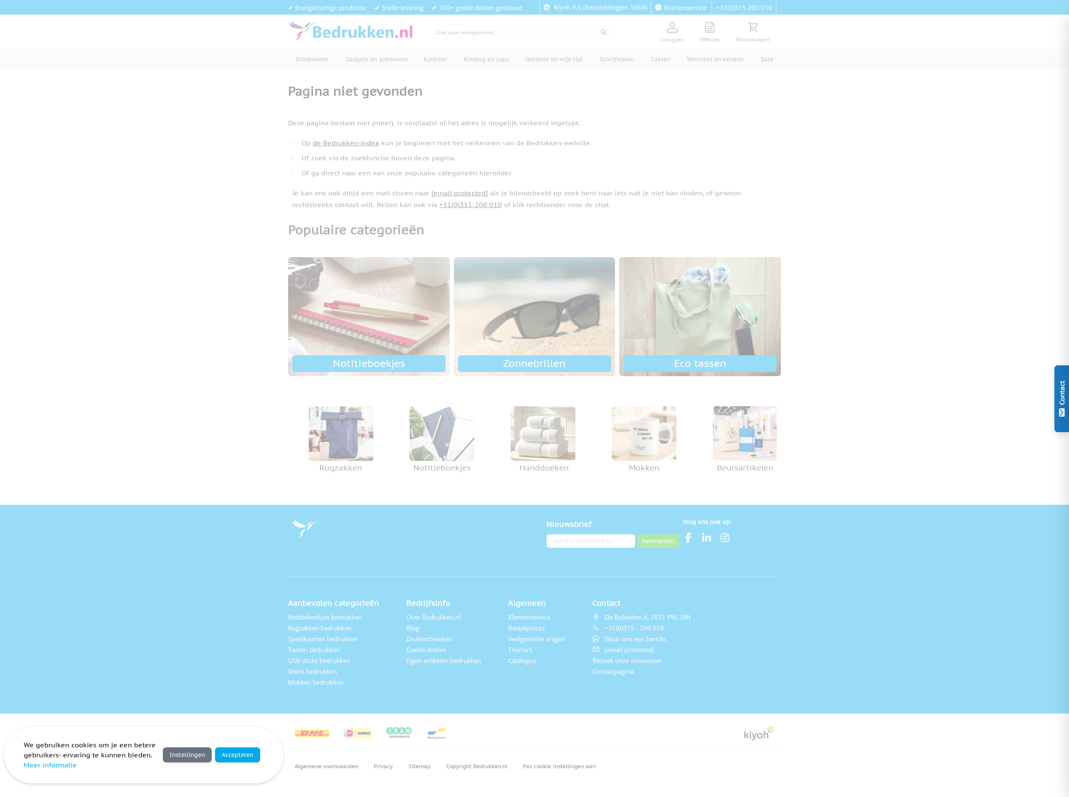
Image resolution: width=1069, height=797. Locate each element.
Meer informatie (50, 765)
